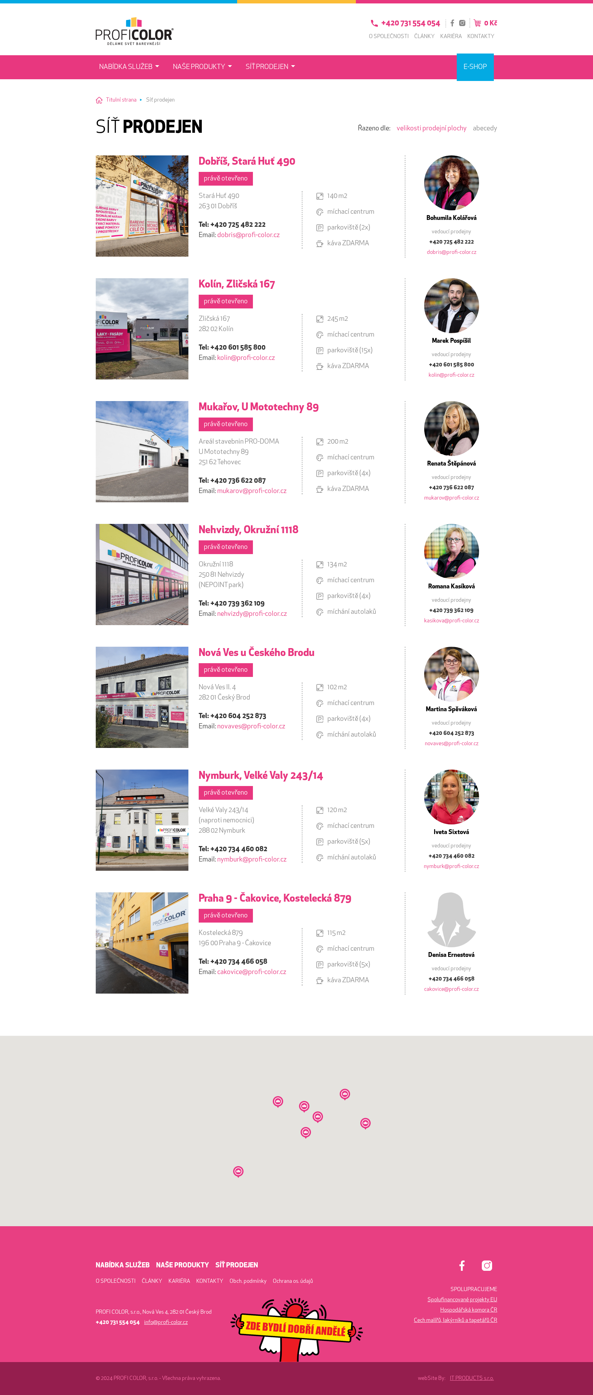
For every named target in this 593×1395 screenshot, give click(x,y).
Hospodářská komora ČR (468, 1310)
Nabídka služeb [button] (126, 67)
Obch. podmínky (248, 1281)
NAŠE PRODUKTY (182, 1265)
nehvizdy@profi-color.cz (252, 614)
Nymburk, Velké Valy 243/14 (261, 776)
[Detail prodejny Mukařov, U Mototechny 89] (142, 454)
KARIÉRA (179, 1281)
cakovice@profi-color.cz (251, 972)
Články (424, 36)
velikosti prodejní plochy (432, 128)
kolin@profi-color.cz (246, 358)
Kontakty (481, 36)
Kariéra (451, 36)
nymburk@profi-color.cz (252, 859)
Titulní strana (121, 100)
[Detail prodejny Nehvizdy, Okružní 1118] (142, 577)
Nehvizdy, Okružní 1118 (249, 530)
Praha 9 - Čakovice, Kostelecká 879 (275, 899)
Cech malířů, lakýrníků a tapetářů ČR (455, 1320)
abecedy (485, 128)
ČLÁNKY (152, 1281)
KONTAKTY (209, 1281)
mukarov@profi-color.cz (252, 491)
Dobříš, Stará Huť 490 (247, 162)
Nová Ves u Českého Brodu (257, 653)
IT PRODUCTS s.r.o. (472, 1378)
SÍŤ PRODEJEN (237, 1265)
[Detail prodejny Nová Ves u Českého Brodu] (142, 699)
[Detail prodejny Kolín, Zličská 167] (142, 331)
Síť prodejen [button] (267, 67)
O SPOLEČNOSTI (116, 1281)
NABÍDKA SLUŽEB (123, 1265)
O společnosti (389, 36)
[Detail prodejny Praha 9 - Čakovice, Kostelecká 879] (142, 945)
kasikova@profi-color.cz (451, 621)
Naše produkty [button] (199, 67)
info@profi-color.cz (166, 1322)
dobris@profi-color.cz (248, 235)
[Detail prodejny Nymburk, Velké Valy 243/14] (142, 822)
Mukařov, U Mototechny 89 (259, 407)
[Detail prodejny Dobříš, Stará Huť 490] (142, 208)
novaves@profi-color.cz (251, 726)
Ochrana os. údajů (293, 1281)
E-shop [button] (475, 67)
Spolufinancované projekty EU (462, 1300)
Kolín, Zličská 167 (237, 285)
